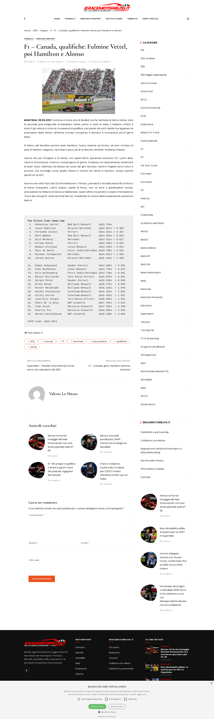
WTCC (144, 396)
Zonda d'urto (148, 404)
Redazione (114, 652)
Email (85, 543)
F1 (63, 341)
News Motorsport (90, 18)
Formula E (146, 182)
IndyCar (145, 198)
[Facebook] (26, 670)
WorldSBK (146, 379)
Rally (143, 281)
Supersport (147, 313)
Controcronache (150, 107)
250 (143, 66)
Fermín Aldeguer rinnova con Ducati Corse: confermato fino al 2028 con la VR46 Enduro (173, 561)
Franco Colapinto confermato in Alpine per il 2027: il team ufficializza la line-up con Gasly (114, 471)
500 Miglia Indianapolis (154, 75)
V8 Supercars (148, 355)
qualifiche (121, 341)
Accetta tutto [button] (97, 706)
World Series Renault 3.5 (155, 371)
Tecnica (145, 322)
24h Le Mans (148, 58)
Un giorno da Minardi (152, 346)
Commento (37, 515)
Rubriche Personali (151, 297)
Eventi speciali (150, 18)
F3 (142, 157)
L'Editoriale (147, 215)
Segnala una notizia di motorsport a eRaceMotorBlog (161, 450)
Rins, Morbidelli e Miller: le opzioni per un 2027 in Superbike (173, 532)
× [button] (211, 683)
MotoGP (145, 256)
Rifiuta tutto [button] (117, 706)
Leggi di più (141, 694)
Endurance (147, 124)
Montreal (78, 341)
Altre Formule (149, 83)
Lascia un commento (101, 62)
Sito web (34, 560)
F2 (142, 149)
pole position (100, 341)
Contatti (145, 477)
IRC (142, 206)
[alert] (107, 700)
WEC (143, 363)
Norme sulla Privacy (152, 460)
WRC (143, 388)
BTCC (144, 99)
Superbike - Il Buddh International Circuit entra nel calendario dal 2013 (50, 367)
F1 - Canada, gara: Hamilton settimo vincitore (109, 367)
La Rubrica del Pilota (152, 223)
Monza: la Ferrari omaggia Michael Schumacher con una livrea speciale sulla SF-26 (61, 443)
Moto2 (144, 231)
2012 (32, 341)
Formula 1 (70, 18)
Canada (48, 341)
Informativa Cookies (152, 469)
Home (57, 18)
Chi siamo (114, 647)
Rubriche (132, 18)
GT (142, 190)
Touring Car (147, 330)
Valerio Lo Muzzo (78, 62)
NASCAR (145, 264)
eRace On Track (150, 132)
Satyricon (146, 305)
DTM (143, 116)
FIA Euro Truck (149, 165)
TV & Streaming (150, 338)
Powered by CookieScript (107, 717)
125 (142, 50)
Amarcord (147, 91)
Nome (33, 543)
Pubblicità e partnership (155, 432)
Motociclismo (114, 18)
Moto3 (144, 239)
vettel (33, 346)
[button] (107, 712)
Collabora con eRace (153, 440)
